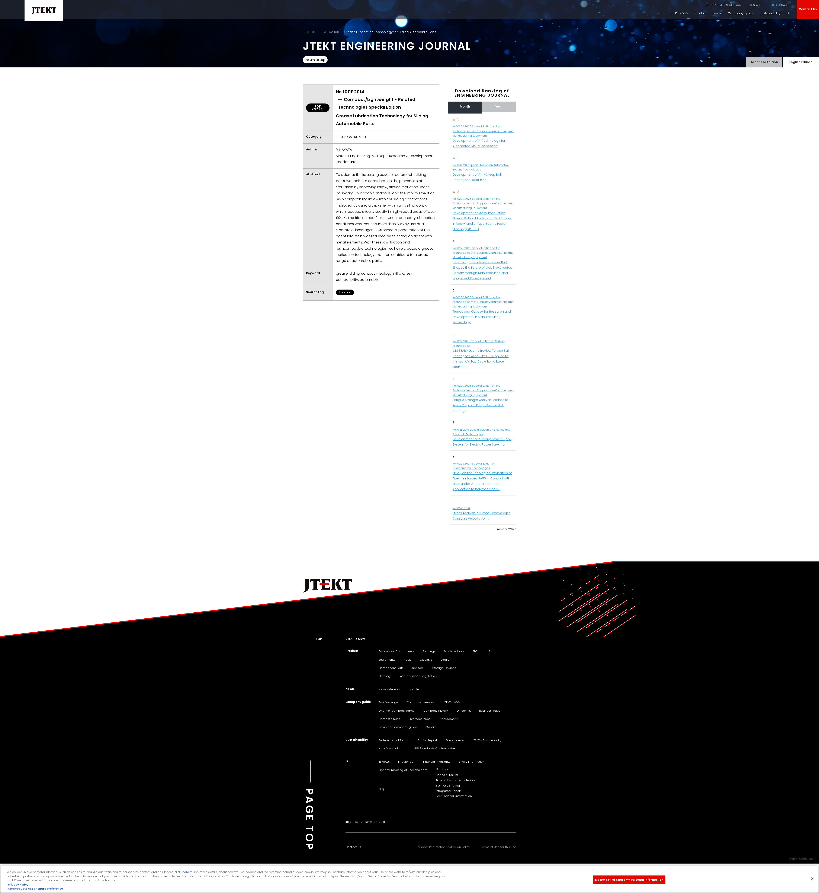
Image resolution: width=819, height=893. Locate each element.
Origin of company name (397, 711)
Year (499, 106)
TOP (319, 639)
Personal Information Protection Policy (443, 847)
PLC (475, 651)
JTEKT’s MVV (679, 13)
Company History (435, 711)
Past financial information (454, 796)
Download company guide (398, 727)
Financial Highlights (436, 762)
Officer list (463, 711)
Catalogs (385, 676)
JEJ (323, 32)
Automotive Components (396, 651)
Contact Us (808, 9)
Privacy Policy (18, 885)
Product (701, 13)
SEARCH (758, 5)
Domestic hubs (389, 719)
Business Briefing (448, 786)
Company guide (740, 13)
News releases (389, 689)
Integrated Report (448, 791)
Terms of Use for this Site (498, 847)
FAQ (381, 789)
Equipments (387, 660)
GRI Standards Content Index (434, 748)
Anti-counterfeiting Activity (418, 676)
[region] (482, 319)
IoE (488, 651)
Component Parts (391, 668)
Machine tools (454, 651)
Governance (455, 740)
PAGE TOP (309, 819)
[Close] (812, 878)
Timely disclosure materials (455, 780)
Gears (445, 660)
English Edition (800, 62)
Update (413, 689)
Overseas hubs (419, 719)
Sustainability (770, 13)
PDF (318, 107)
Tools (408, 660)
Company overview (421, 702)
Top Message (388, 702)
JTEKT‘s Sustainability (486, 740)
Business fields (489, 711)
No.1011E (334, 32)
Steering (345, 292)
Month (465, 106)
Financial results (447, 775)
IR (788, 13)
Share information (472, 762)
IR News (384, 762)
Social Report (427, 740)
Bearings (429, 651)
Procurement (448, 719)
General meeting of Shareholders (403, 770)
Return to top (315, 60)
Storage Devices (444, 668)
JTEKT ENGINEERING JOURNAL (724, 5)
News (717, 13)
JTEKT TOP (310, 32)
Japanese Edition (764, 62)
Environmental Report (394, 740)
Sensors (418, 668)
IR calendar (406, 762)
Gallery (431, 727)
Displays (426, 660)
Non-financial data (392, 748)
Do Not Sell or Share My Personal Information (629, 880)
